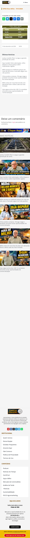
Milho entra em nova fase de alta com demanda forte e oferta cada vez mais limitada (13, 84)
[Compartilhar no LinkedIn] (18, 18)
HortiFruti (6, 475)
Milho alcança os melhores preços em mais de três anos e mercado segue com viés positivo (14, 71)
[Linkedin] (16, 429)
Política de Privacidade (10, 455)
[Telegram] (19, 429)
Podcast (6, 468)
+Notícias (6, 489)
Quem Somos (7, 438)
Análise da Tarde (8, 485)
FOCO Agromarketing (10, 495)
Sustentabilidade (8, 492)
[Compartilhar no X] (11, 18)
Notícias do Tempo (9, 472)
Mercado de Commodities (12, 482)
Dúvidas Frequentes (10, 445)
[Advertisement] (15, 105)
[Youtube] (8, 429)
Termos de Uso (8, 458)
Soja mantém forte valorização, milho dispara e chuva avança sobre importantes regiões (13, 64)
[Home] (6, 2)
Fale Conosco (7, 451)
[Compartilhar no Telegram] (7, 18)
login (14, 122)
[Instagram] (14, 429)
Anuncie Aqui (7, 448)
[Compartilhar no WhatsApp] (3, 18)
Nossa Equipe (7, 441)
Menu (26, 2)
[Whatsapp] (22, 429)
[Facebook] (11, 429)
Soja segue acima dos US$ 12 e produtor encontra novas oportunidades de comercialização (14, 91)
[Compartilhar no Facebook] (14, 18)
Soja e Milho (7, 478)
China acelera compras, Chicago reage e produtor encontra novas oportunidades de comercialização (14, 77)
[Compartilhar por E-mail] (22, 18)
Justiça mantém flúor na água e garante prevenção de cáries (14, 59)
